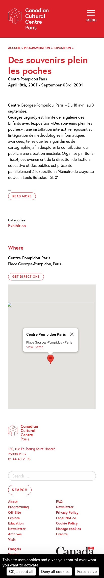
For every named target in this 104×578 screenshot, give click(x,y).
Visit (12, 539)
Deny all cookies (55, 571)
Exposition (62, 48)
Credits (62, 534)
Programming (18, 507)
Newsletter (16, 528)
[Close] (72, 334)
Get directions (26, 276)
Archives (15, 534)
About (13, 501)
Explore (14, 518)
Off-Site (14, 512)
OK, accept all (21, 571)
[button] (50, 359)
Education (15, 523)
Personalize (87, 571)
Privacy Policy (67, 512)
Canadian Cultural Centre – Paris (28, 20)
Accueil (14, 48)
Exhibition (17, 225)
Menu (91, 20)
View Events (34, 347)
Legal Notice (66, 518)
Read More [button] (22, 196)
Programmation (37, 48)
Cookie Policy (67, 523)
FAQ (59, 501)
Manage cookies (68, 528)
